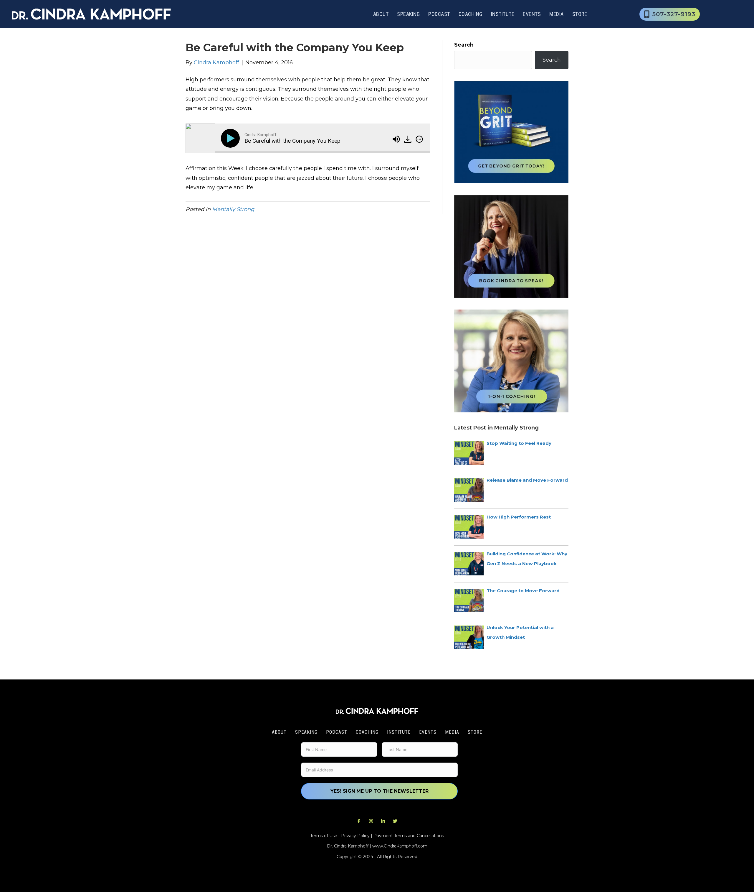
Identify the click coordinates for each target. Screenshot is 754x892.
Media (556, 14)
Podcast (439, 14)
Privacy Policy (355, 835)
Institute (503, 14)
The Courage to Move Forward (523, 590)
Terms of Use (323, 835)
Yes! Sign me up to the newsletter (379, 791)
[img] (419, 139)
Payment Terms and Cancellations (408, 835)
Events (532, 14)
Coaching (470, 14)
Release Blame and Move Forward (527, 480)
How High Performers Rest (519, 517)
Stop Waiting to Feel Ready (519, 443)
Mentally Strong (233, 209)
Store (579, 14)
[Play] (231, 138)
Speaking (408, 14)
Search (464, 45)
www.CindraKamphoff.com (399, 846)
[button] (359, 821)
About (381, 14)
